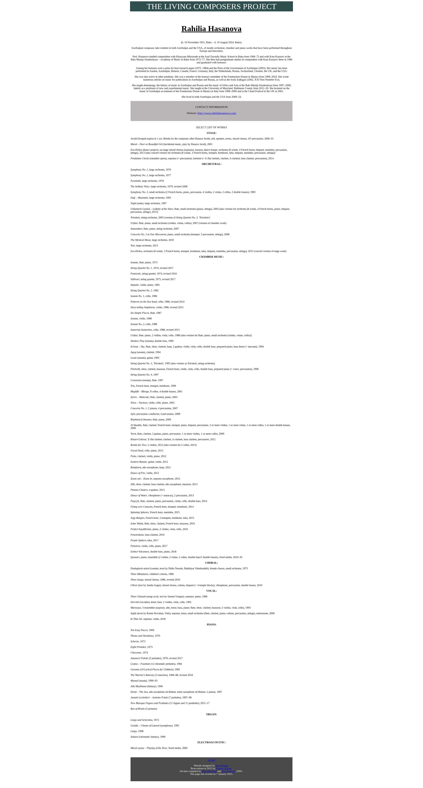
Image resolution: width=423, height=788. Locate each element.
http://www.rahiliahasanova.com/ (217, 113)
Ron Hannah (222, 765)
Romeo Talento (224, 768)
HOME (211, 760)
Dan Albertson (209, 771)
